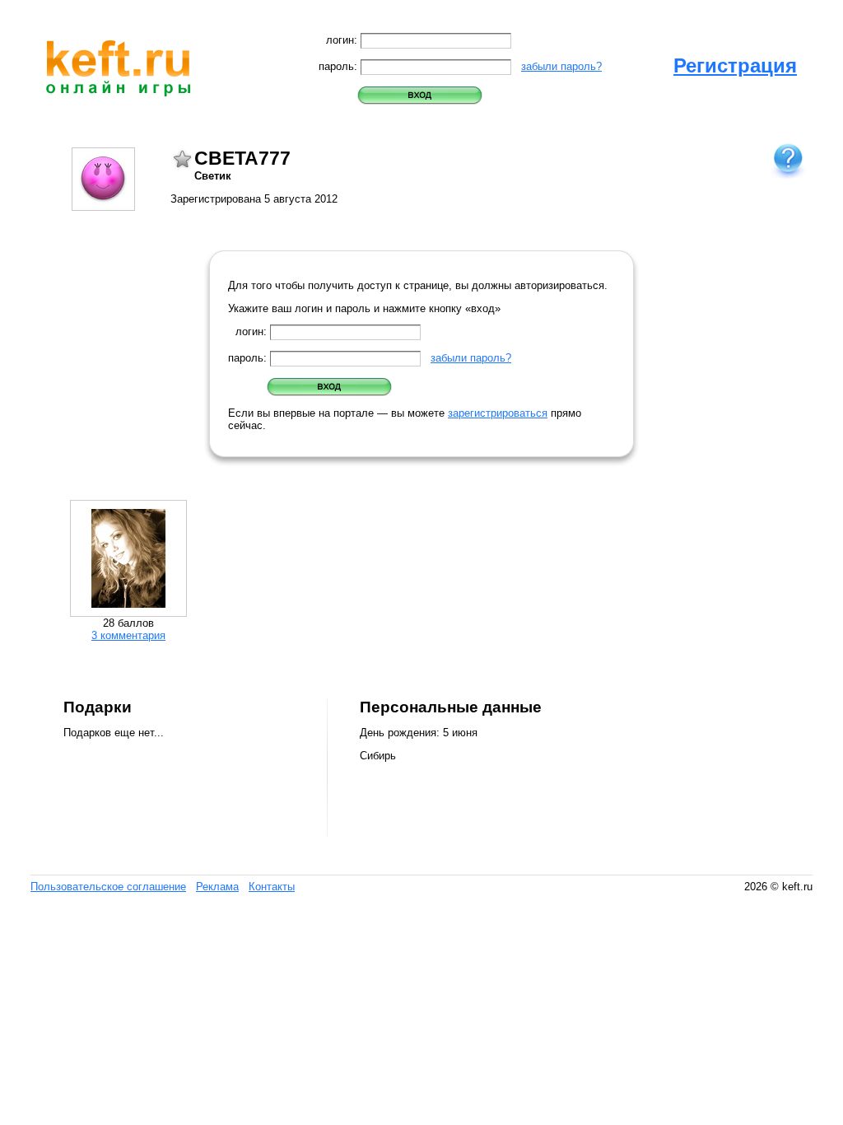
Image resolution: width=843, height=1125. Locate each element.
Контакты (272, 886)
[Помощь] (788, 159)
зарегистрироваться (497, 413)
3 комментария (128, 635)
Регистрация (735, 65)
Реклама (217, 886)
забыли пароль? (561, 66)
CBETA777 (242, 158)
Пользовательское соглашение (108, 886)
